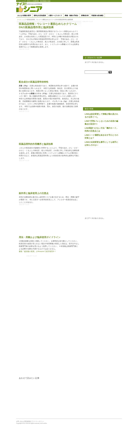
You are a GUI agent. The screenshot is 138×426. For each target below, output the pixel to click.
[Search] (110, 72)
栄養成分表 (85, 15)
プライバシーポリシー (37, 421)
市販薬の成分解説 (97, 15)
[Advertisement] (82, 7)
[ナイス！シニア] (29, 7)
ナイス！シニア (21, 1)
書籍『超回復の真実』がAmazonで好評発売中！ (37, 251)
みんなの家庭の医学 (24, 15)
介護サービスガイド (55, 15)
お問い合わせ (20, 421)
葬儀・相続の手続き (71, 15)
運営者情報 (27, 421)
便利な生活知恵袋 (40, 15)
